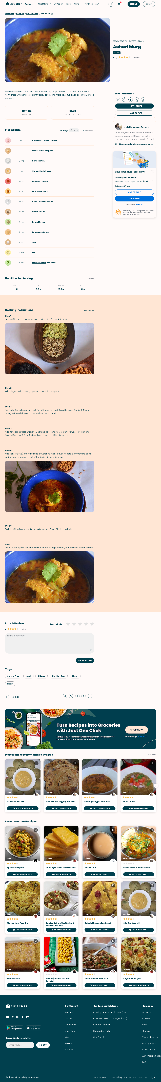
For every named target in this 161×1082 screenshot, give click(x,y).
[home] (14, 3)
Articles (68, 1018)
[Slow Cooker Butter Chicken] (138, 852)
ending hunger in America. (136, 213)
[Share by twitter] (138, 99)
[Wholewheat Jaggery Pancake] (61, 785)
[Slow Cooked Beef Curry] (100, 963)
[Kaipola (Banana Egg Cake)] (100, 907)
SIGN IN (149, 4)
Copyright (150, 1077)
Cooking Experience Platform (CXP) (110, 1012)
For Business (91, 4)
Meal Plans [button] (43, 4)
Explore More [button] (72, 4)
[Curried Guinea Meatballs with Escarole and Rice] (61, 907)
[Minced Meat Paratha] (22, 907)
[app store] (33, 1027)
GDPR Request (100, 1077)
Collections (70, 1024)
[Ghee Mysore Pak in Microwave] (61, 852)
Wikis (67, 1037)
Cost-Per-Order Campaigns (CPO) (110, 1018)
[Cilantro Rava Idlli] (23, 785)
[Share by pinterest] (125, 99)
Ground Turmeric (40, 191)
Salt (34, 242)
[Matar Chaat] (138, 785)
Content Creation (102, 1024)
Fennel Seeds (38, 222)
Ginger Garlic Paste (41, 171)
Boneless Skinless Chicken (44, 140)
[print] (118, 99)
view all (152, 755)
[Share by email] (144, 99)
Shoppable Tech (101, 1031)
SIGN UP (133, 4)
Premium (69, 1049)
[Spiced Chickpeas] (22, 852)
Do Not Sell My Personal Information (126, 1077)
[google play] (14, 1027)
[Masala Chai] (100, 852)
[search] (110, 4)
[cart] (119, 4)
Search (68, 1043)
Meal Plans (70, 1031)
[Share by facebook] (131, 99)
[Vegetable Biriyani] (138, 963)
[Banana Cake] (22, 963)
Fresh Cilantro (39, 262)
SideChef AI (98, 1037)
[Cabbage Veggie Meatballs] (99, 785)
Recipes (69, 1012)
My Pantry (58, 4)
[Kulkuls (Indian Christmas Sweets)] (61, 963)
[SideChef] (16, 1007)
